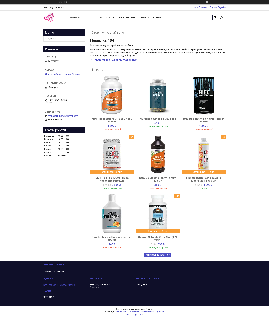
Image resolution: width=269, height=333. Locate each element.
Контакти (144, 17)
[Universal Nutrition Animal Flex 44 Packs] (204, 95)
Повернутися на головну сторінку (115, 59)
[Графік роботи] (214, 17)
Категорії (105, 17)
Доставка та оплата (124, 17)
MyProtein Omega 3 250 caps (158, 118)
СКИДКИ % (50, 38)
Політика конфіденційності (152, 312)
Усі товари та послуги (157, 254)
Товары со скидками (53, 271)
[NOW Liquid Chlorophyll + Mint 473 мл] (158, 154)
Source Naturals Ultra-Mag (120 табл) (157, 238)
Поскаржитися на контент (127, 312)
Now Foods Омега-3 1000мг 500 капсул (112, 120)
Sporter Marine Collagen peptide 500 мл (112, 238)
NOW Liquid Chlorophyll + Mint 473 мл (157, 179)
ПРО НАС (157, 17)
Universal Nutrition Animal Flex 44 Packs (203, 120)
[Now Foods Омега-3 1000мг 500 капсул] (112, 95)
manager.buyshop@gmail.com (63, 116)
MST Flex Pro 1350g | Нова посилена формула (112, 179)
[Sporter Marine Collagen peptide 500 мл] (112, 213)
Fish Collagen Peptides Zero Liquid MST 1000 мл (203, 179)
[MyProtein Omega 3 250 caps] (158, 95)
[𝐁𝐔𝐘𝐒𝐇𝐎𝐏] (55, 17)
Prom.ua (149, 309)
